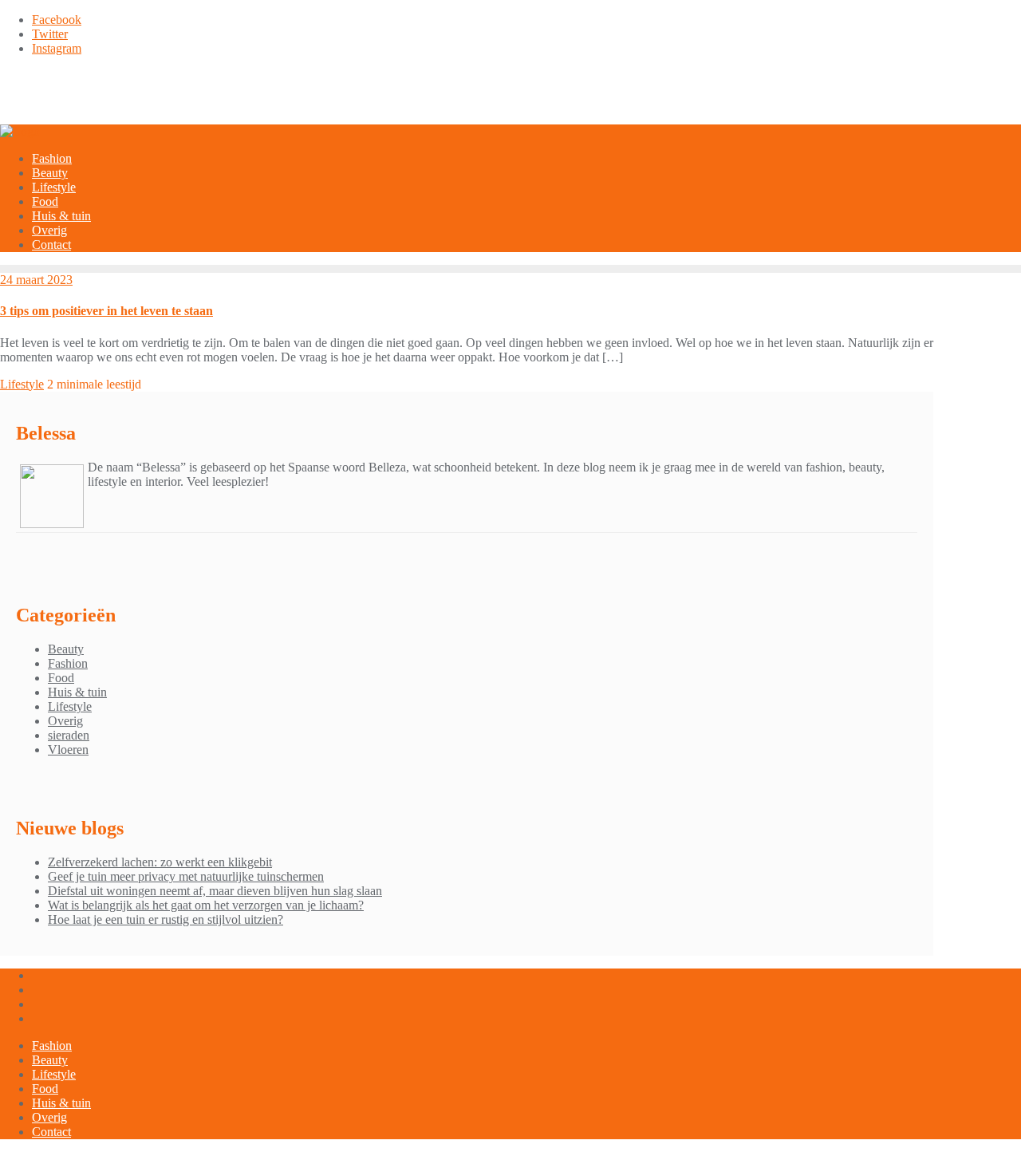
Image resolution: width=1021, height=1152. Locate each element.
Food (61, 677)
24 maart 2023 (36, 279)
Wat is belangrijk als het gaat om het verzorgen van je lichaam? (206, 905)
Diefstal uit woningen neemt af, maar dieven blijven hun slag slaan (215, 891)
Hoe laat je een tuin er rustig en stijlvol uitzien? (165, 919)
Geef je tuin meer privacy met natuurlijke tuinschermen (186, 876)
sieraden (68, 735)
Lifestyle (22, 384)
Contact (51, 1131)
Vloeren (68, 749)
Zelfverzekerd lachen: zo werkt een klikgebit (160, 862)
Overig (65, 721)
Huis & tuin (77, 692)
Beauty (66, 649)
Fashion (68, 663)
